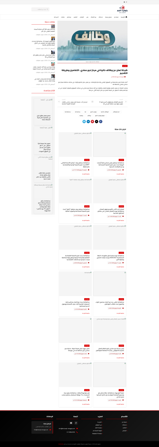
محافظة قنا (68, 112)
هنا (90, 90)
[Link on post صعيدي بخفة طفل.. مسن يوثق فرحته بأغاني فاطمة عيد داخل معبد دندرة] (43, 163)
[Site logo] (122, 9)
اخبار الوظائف (116, 112)
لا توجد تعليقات (40, 34)
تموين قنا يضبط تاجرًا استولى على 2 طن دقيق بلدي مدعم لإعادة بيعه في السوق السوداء (44, 147)
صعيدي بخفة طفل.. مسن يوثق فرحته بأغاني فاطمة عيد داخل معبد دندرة (43, 176)
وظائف (89, 115)
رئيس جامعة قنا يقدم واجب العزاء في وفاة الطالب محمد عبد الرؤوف (44, 80)
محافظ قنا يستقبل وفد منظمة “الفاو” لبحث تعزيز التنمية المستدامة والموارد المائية (76, 210)
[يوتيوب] (71, 423)
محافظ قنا (77, 112)
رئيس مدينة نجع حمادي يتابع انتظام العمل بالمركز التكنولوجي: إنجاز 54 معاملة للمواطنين (110, 349)
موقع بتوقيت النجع (100, 115)
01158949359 (71, 432)
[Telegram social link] (84, 121)
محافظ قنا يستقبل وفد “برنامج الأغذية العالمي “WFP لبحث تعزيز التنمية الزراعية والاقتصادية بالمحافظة (75, 164)
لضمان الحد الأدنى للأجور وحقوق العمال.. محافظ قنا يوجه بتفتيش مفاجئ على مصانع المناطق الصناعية (111, 211)
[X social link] (96, 121)
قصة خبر (125, 66)
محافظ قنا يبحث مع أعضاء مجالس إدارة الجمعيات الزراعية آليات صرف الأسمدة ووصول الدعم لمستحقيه (76, 304)
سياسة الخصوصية (97, 433)
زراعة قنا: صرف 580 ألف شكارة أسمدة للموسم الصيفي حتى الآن (44, 30)
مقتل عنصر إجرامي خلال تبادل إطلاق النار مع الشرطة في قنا (44, 56)
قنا (85, 112)
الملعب (125, 428)
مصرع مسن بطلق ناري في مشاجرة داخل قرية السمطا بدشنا (43, 117)
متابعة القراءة (120, 174)
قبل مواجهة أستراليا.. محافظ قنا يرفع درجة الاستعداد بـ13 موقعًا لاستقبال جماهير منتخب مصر (76, 395)
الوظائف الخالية (105, 112)
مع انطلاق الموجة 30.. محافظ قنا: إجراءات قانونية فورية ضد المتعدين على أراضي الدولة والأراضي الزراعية (43, 43)
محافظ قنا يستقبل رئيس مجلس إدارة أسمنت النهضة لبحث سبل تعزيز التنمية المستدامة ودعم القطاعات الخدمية (110, 164)
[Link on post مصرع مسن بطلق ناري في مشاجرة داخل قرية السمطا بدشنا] (43, 106)
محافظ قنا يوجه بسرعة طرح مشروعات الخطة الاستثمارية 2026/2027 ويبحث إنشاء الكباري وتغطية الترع (110, 257)
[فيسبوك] (76, 423)
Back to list (92, 101)
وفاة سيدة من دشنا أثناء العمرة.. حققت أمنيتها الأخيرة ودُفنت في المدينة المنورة (44, 68)
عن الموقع (99, 425)
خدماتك (124, 425)
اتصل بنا (99, 422)
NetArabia (61, 444)
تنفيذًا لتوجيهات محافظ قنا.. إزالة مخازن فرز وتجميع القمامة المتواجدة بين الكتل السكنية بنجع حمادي (110, 395)
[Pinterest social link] (92, 121)
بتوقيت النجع (93, 112)
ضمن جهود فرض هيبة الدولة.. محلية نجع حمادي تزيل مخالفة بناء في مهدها (77, 349)
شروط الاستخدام (97, 430)
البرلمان (124, 430)
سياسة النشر (98, 427)
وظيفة (81, 115)
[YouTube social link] (124, 2)
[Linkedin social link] (88, 121)
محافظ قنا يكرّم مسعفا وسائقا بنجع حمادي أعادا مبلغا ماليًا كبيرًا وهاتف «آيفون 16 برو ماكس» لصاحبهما (43, 206)
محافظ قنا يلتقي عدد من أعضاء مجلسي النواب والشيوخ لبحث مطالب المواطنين (110, 303)
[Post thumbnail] (53, 26)
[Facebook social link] (127, 2)
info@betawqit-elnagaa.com (67, 428)
